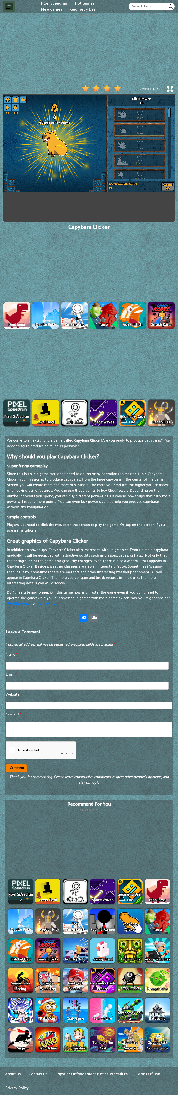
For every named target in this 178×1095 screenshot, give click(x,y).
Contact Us (38, 1074)
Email (11, 674)
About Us (13, 1074)
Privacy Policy (17, 1088)
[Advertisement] (89, 49)
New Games (51, 9)
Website (12, 694)
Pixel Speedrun (19, 604)
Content (13, 714)
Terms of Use (148, 1074)
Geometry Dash (84, 9)
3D (83, 617)
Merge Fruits (47, 604)
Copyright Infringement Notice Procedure (91, 1074)
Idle (93, 617)
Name (12, 655)
